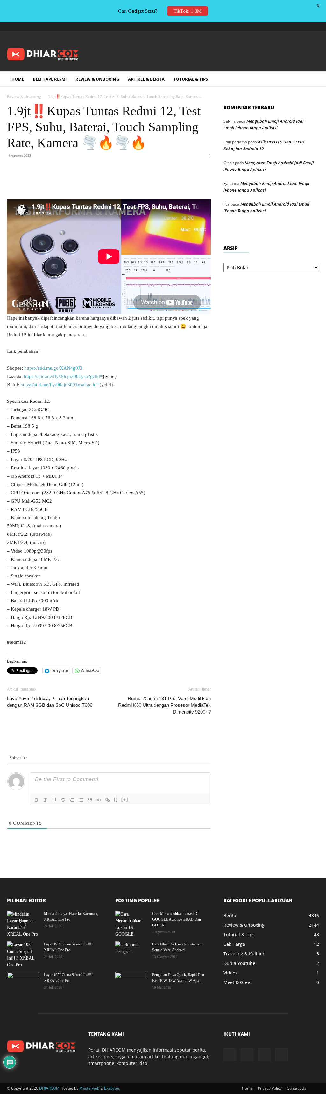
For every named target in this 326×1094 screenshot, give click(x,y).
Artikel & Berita (146, 79)
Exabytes (112, 1088)
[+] (124, 799)
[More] (143, 181)
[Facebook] (54, 181)
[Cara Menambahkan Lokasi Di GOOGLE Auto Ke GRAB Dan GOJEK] (131, 924)
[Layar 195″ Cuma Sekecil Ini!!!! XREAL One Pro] (23, 954)
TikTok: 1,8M (188, 11)
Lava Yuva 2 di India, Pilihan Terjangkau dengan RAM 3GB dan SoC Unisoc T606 (49, 702)
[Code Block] (98, 800)
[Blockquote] (89, 800)
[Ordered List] (71, 800)
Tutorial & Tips (191, 79)
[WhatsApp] (84, 181)
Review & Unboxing (97, 79)
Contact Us (296, 1088)
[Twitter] (303, 26)
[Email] (113, 181)
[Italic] (45, 800)
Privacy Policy (270, 1088)
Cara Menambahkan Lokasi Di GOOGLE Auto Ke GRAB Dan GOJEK (176, 919)
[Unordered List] (80, 800)
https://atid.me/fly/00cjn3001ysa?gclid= (59, 384)
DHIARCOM (49, 1088)
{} (116, 799)
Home (247, 1088)
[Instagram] (282, 26)
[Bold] (36, 800)
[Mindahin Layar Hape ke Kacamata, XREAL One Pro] (23, 924)
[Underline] (54, 800)
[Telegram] (293, 26)
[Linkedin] (98, 181)
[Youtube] (314, 26)
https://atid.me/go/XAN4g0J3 (53, 368)
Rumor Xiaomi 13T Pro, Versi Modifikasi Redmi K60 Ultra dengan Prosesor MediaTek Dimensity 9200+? (164, 705)
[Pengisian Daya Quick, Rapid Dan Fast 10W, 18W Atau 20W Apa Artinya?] (131, 983)
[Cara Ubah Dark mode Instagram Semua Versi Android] (131, 952)
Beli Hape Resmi (50, 79)
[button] (311, 79)
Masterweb (89, 1088)
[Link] (107, 800)
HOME (17, 79)
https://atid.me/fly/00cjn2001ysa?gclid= (63, 376)
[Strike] (63, 800)
